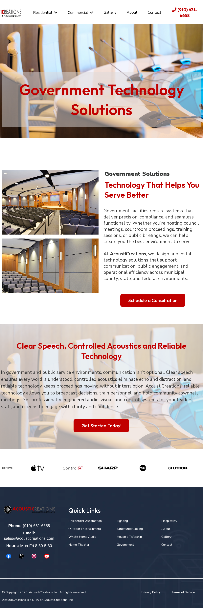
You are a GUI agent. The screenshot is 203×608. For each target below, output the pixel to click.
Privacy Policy (151, 592)
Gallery (166, 537)
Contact (166, 545)
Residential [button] (43, 12)
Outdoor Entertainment (84, 529)
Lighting (122, 521)
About (165, 529)
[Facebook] (8, 556)
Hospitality (169, 521)
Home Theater (78, 545)
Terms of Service (183, 592)
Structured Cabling (130, 529)
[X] (21, 556)
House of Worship (129, 537)
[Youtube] (46, 556)
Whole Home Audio (82, 537)
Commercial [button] (78, 12)
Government (125, 545)
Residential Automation (85, 521)
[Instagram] (34, 556)
